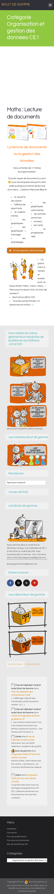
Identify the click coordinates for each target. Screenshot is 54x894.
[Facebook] (10, 582)
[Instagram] (18, 582)
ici (33, 305)
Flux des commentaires (18, 840)
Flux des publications (16, 837)
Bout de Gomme (16, 4)
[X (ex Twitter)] (26, 582)
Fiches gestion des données (28, 250)
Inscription (11, 829)
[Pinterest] (34, 582)
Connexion (12, 833)
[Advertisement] (27, 75)
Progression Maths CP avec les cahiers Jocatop (24, 778)
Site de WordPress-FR (17, 844)
